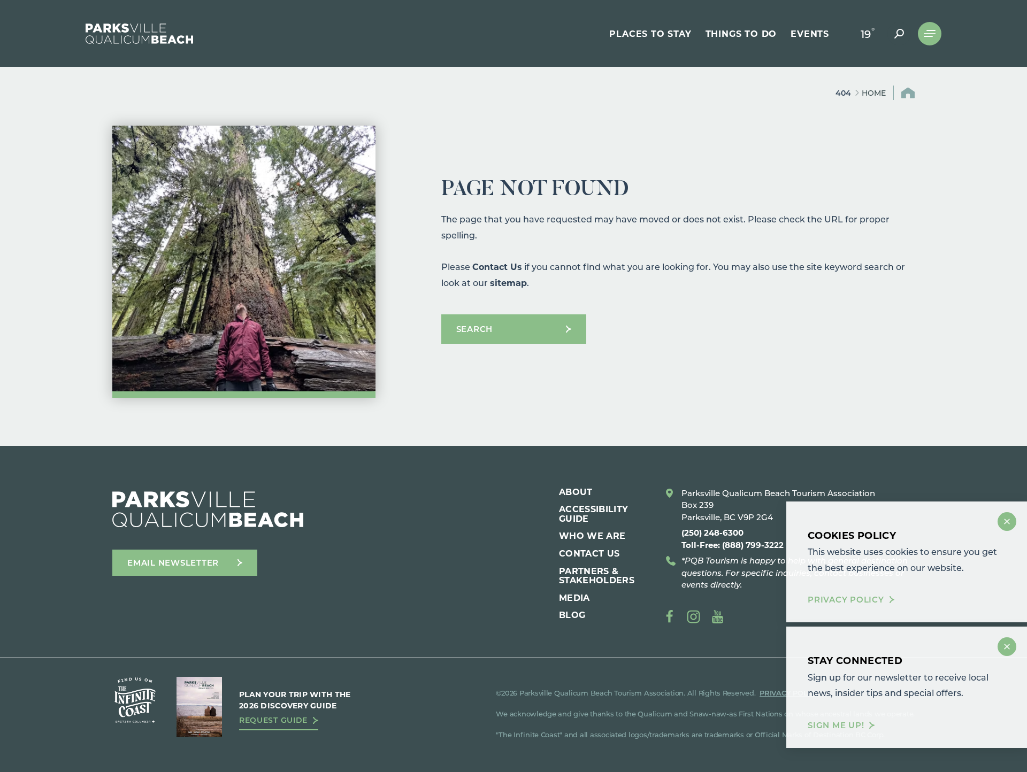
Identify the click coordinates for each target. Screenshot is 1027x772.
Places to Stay (650, 33)
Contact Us (497, 266)
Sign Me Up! (836, 725)
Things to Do (741, 33)
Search (474, 328)
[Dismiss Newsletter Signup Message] (1007, 646)
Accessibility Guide (593, 513)
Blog (572, 614)
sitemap (508, 282)
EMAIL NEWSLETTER (173, 562)
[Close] (1007, 521)
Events (810, 33)
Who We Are (592, 535)
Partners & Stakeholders (596, 575)
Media (574, 597)
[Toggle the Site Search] (899, 33)
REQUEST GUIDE (273, 720)
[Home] (139, 34)
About (576, 491)
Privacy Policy (846, 600)
